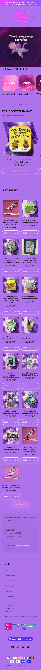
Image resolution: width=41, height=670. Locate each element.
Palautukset (9, 591)
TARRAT (23, 94)
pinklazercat (16, 666)
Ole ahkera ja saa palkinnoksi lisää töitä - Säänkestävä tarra (11, 300)
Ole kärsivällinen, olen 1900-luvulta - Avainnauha (11, 222)
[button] (3, 16)
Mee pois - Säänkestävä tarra (30, 338)
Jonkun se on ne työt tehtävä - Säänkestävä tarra (11, 260)
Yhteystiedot (10, 575)
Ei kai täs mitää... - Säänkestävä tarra (30, 298)
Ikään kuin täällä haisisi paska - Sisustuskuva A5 (30, 260)
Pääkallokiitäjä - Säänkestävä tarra (30, 412)
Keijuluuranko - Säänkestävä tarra (11, 412)
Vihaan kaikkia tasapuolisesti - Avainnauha (30, 449)
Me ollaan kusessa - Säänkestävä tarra (11, 338)
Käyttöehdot (10, 596)
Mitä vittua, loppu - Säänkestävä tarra (30, 221)
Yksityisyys (9, 581)
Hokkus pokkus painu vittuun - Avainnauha (11, 486)
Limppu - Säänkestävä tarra (11, 448)
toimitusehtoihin (23, 545)
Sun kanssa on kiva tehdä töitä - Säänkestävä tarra (20, 161)
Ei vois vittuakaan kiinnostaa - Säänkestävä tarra (11, 375)
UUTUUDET (8, 94)
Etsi (6, 570)
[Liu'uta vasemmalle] (15, 104)
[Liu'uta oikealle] (25, 104)
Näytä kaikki (20, 504)
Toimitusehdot (10, 586)
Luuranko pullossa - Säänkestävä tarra (30, 374)
